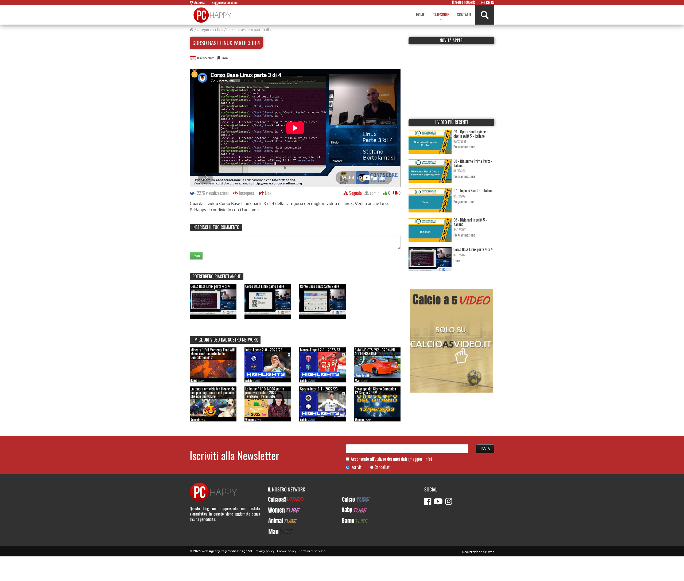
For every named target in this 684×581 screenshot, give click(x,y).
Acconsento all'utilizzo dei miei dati (391, 459)
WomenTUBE (278, 510)
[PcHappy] (213, 15)
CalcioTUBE (351, 499)
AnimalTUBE (277, 520)
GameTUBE (350, 520)
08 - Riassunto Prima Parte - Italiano (472, 163)
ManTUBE (275, 531)
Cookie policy (286, 551)
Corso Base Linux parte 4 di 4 (473, 249)
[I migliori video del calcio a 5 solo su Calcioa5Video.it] (451, 340)
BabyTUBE (350, 510)
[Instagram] (483, 2)
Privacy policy (264, 551)
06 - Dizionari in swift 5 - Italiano (470, 222)
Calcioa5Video (279, 499)
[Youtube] (488, 2)
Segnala (355, 193)
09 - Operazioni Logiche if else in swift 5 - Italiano (470, 133)
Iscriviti (357, 467)
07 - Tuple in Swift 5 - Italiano (473, 190)
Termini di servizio (312, 551)
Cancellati (383, 467)
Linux (219, 29)
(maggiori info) (420, 459)
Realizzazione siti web (478, 551)
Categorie (204, 29)
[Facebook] (492, 2)
